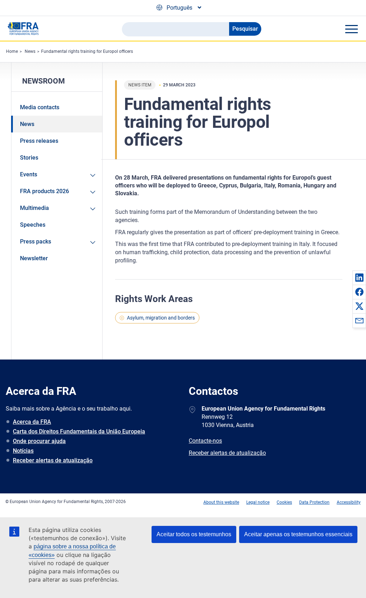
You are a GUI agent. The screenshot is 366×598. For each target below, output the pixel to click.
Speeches (32, 224)
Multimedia (34, 208)
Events (28, 174)
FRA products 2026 (44, 191)
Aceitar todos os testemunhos (194, 534)
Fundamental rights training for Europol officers (87, 51)
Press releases (39, 140)
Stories (29, 157)
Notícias (23, 450)
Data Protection (314, 502)
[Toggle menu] (351, 28)
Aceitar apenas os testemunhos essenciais (298, 534)
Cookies (284, 502)
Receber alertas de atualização (53, 460)
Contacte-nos (205, 440)
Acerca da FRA (32, 421)
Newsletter (34, 258)
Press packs (35, 241)
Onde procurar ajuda (39, 441)
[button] (359, 277)
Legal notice (257, 502)
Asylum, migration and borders (161, 318)
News (30, 51)
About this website (221, 502)
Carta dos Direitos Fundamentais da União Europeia (79, 431)
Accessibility (349, 502)
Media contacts (39, 107)
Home (12, 51)
